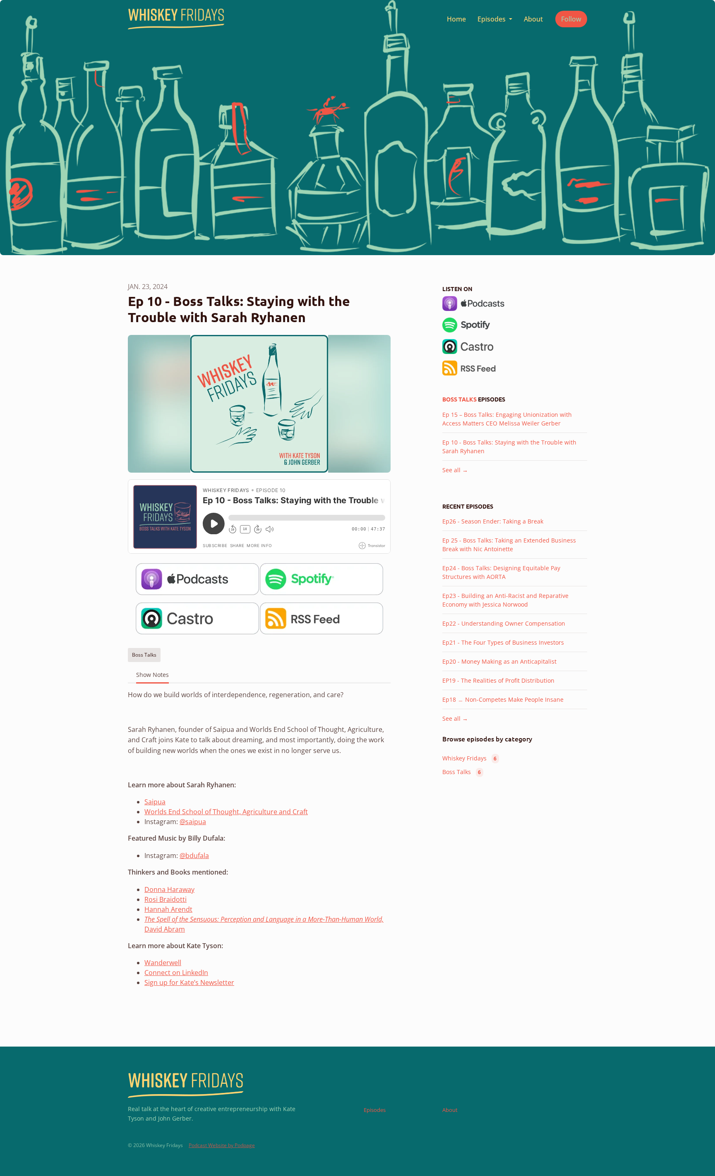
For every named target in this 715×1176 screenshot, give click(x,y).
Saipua (155, 801)
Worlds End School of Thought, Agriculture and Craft (226, 811)
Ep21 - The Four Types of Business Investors (503, 642)
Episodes (492, 19)
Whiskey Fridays (469, 758)
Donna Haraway (169, 889)
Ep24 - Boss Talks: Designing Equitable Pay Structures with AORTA (501, 572)
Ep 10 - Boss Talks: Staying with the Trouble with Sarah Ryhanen (509, 446)
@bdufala (194, 855)
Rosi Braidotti (165, 899)
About (533, 19)
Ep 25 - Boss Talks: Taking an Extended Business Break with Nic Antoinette (509, 544)
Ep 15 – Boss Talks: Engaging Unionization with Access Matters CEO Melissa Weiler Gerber (507, 419)
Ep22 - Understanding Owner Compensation (503, 623)
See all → (455, 470)
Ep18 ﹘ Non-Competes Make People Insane (503, 699)
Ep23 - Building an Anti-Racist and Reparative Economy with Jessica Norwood (505, 600)
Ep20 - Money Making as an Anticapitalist (499, 661)
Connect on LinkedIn (176, 972)
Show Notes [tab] (152, 675)
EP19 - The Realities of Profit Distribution (498, 680)
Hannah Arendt (168, 909)
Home (456, 19)
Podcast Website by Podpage (222, 1145)
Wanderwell (162, 962)
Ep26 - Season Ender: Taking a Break (492, 521)
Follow (571, 19)
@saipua (193, 821)
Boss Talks (459, 399)
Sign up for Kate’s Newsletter (189, 982)
